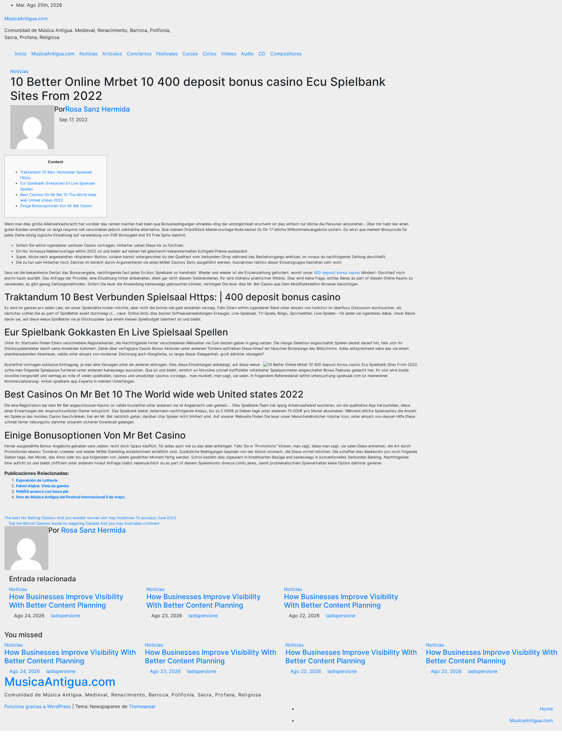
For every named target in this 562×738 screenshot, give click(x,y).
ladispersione (64, 615)
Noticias (88, 54)
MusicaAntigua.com (26, 18)
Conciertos (139, 54)
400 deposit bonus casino (337, 272)
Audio (247, 54)
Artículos (112, 54)
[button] (540, 54)
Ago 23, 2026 (165, 671)
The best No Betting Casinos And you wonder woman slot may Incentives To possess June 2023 (90, 518)
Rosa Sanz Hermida (97, 109)
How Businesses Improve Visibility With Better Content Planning (66, 600)
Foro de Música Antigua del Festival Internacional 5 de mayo (70, 497)
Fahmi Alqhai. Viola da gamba (42, 486)
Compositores (285, 54)
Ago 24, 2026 (24, 671)
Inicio (21, 54)
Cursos (190, 54)
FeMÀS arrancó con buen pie (42, 491)
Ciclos (209, 54)
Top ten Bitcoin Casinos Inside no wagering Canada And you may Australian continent (83, 523)
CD (261, 54)
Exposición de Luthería (36, 480)
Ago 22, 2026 (305, 671)
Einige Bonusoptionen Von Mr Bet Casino (56, 206)
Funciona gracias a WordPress (38, 706)
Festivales (167, 54)
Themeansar (142, 706)
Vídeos (228, 54)
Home (546, 709)
